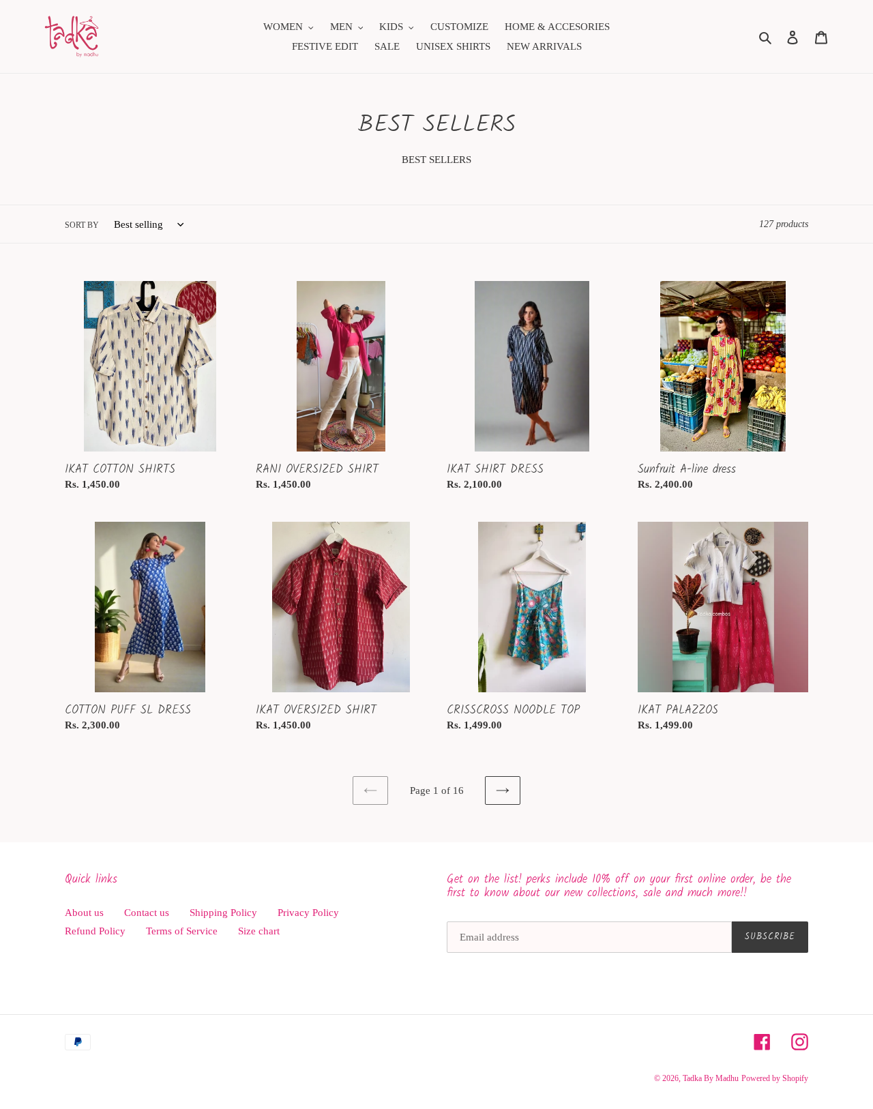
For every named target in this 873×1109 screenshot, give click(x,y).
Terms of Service (182, 931)
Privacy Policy (308, 912)
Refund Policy (95, 931)
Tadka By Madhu (711, 1078)
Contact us (146, 912)
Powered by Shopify (774, 1078)
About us (84, 912)
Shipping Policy (223, 912)
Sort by (82, 225)
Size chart (259, 931)
